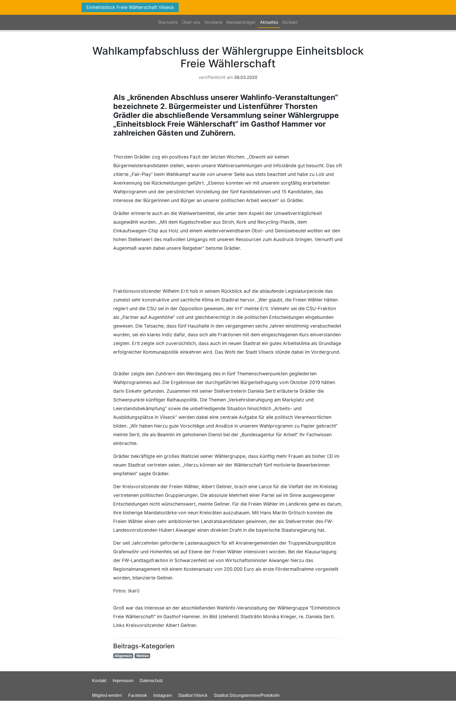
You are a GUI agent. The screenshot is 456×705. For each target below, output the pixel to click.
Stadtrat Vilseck (192, 695)
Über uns (191, 22)
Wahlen (142, 656)
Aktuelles (270, 22)
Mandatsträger (241, 22)
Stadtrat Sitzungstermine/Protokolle (247, 695)
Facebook (137, 695)
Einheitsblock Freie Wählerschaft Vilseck (130, 7)
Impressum (123, 680)
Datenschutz (151, 680)
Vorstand (213, 22)
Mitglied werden (107, 695)
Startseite (168, 22)
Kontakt (290, 22)
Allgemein (123, 656)
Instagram (162, 695)
